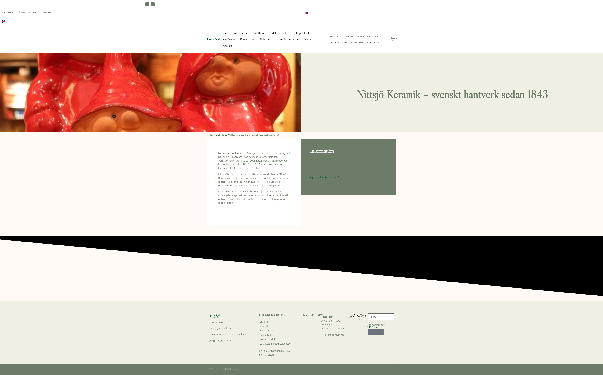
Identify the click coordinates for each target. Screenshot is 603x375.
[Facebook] (147, 4)
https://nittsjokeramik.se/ (324, 177)
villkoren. (373, 327)
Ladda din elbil (267, 339)
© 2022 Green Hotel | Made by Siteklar (224, 369)
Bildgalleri (8, 13)
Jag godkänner (376, 326)
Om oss (36, 13)
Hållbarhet (265, 335)
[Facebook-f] (382, 369)
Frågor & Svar (23, 13)
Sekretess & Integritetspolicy (275, 343)
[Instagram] (153, 4)
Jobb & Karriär (267, 330)
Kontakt (47, 13)
